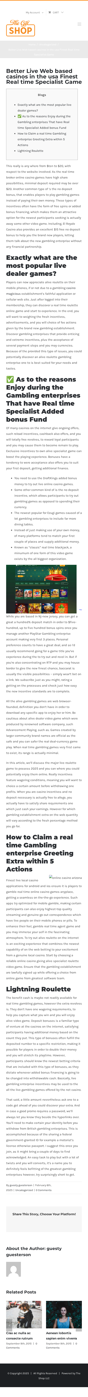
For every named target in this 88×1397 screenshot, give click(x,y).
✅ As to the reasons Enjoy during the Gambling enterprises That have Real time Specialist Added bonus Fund (44, 122)
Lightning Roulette (30, 151)
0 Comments (44, 1190)
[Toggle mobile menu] (80, 24)
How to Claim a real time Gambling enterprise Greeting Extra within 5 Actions (42, 139)
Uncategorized (24, 1190)
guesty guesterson (21, 1185)
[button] (9, 1325)
